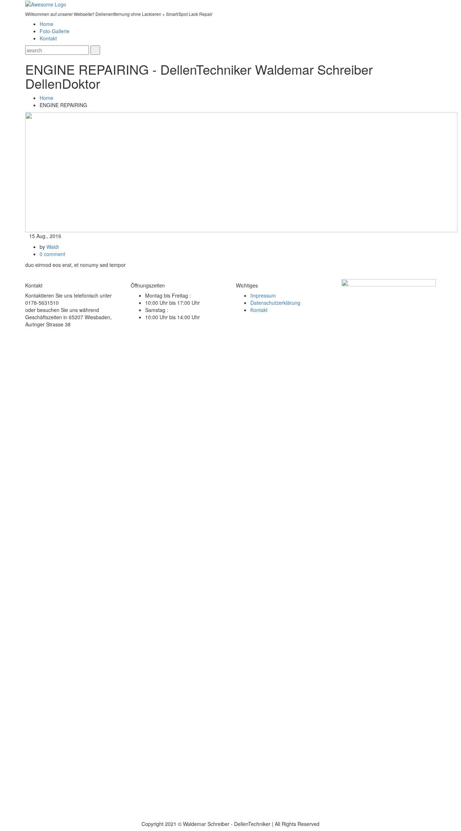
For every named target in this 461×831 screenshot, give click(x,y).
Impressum (263, 295)
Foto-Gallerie (55, 31)
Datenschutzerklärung (275, 302)
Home (46, 23)
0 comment (52, 254)
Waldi (52, 246)
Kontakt (48, 38)
